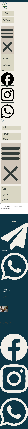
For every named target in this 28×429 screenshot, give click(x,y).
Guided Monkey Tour (5, 11)
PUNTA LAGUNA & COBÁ (5, 19)
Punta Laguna (3, 10)
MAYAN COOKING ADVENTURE (5, 134)
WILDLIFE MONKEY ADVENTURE (6, 63)
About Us (2, 25)
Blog (2, 140)
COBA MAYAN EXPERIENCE (5, 139)
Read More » (1, 327)
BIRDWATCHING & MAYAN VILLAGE (6, 133)
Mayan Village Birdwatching (5, 13)
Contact (2, 24)
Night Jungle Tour (4, 59)
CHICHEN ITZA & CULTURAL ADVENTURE (6, 20)
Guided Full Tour (4, 12)
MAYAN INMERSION (5, 137)
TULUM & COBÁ (4, 138)
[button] (7, 40)
